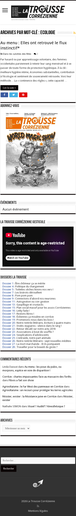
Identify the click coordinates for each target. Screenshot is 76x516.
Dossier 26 (8, 340)
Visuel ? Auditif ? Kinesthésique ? (46, 406)
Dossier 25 (8, 337)
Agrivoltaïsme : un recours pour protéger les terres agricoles (37, 390)
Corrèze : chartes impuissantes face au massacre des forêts (36, 376)
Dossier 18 (8, 316)
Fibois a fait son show (21, 380)
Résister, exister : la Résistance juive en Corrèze (29, 396)
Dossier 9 (7, 298)
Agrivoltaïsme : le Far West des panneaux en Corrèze (32, 386)
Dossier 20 (8, 322)
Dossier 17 (8, 313)
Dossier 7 (7, 292)
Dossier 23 (8, 331)
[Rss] (38, 506)
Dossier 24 (8, 334)
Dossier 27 (8, 343)
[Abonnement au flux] (74, 33)
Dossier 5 (7, 289)
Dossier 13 (8, 304)
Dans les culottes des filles (17, 54)
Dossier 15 (8, 307)
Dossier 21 (8, 325)
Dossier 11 (8, 301)
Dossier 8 (7, 295)
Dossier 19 (8, 319)
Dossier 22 (8, 328)
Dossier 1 (7, 283)
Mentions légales (38, 510)
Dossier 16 (8, 310)
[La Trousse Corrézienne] (38, 12)
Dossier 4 (7, 286)
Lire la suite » (9, 87)
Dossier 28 (8, 347)
